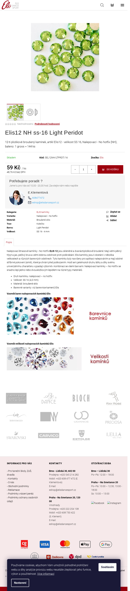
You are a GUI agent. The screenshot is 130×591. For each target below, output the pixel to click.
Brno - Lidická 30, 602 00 (62, 471)
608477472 (38, 197)
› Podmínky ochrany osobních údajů (22, 499)
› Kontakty (12, 478)
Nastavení (20, 582)
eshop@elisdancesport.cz (45, 202)
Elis (101, 157)
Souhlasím (107, 567)
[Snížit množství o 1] (75, 169)
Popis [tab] (9, 242)
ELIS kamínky (43, 212)
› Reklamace (13, 490)
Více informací (45, 573)
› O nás (10, 482)
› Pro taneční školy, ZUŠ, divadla (19, 473)
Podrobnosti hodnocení (47, 124)
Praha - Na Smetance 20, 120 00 (64, 499)
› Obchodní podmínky (18, 486)
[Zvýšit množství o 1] (92, 169)
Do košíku (113, 169)
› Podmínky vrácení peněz (20, 493)
